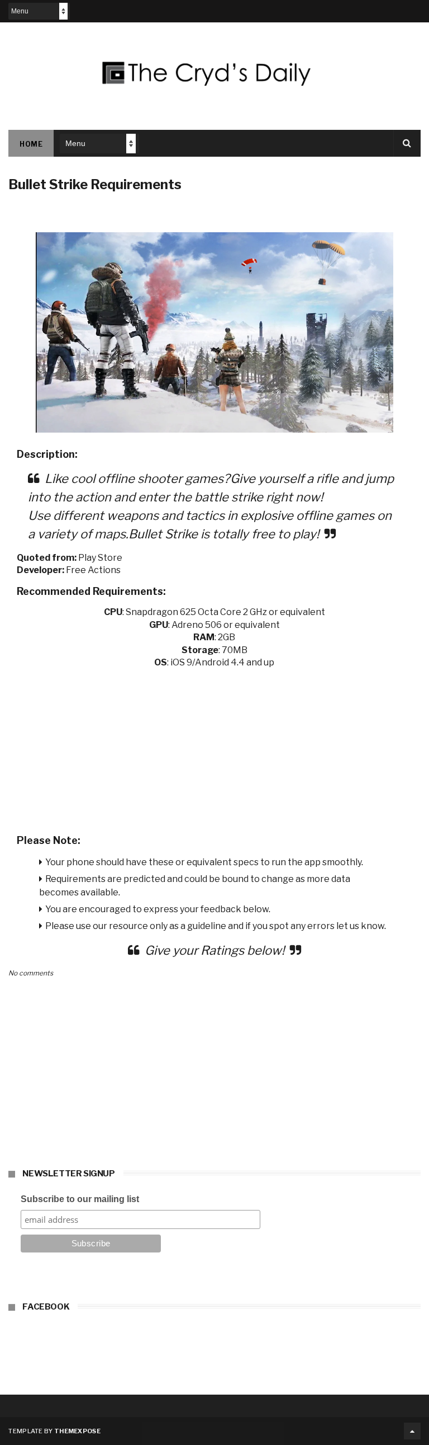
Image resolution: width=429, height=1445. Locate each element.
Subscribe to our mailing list (80, 1199)
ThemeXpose (77, 1431)
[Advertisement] (214, 747)
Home (31, 144)
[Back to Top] (412, 1431)
